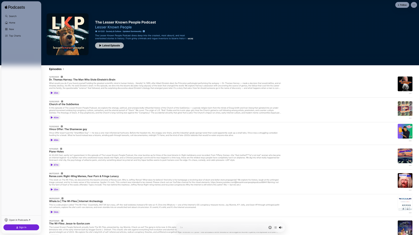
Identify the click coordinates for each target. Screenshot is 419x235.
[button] (21, 16)
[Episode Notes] (270, 227)
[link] (56, 69)
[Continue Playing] (275, 227)
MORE (190, 39)
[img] (15, 7)
